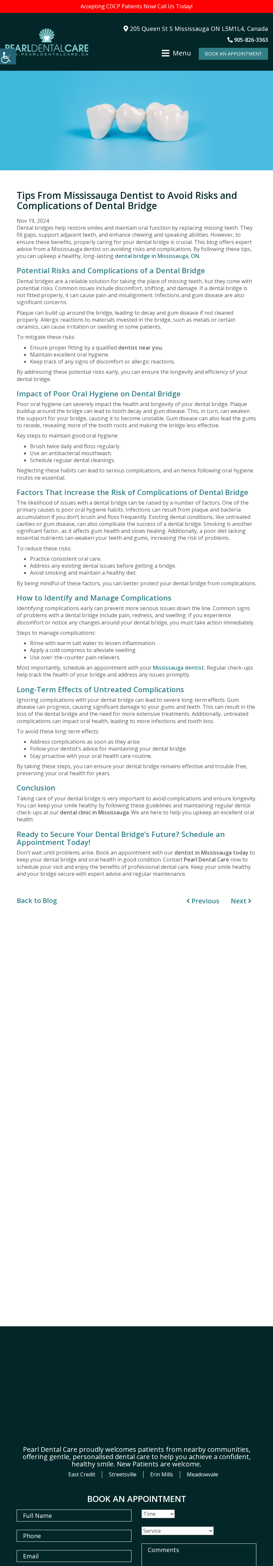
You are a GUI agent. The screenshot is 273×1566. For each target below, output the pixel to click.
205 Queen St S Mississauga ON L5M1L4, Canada (198, 29)
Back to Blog (37, 900)
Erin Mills (161, 1474)
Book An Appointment (233, 53)
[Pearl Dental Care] (46, 42)
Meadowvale (202, 1474)
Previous (204, 900)
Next (239, 900)
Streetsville (122, 1474)
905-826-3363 (250, 39)
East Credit (81, 1474)
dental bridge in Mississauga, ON (157, 256)
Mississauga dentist (178, 667)
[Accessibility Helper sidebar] (8, 56)
